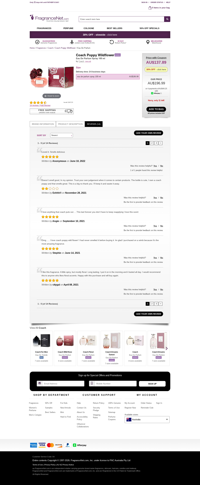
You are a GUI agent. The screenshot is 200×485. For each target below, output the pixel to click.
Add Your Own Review (148, 133)
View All (38, 328)
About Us (81, 412)
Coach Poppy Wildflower (65, 48)
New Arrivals (65, 408)
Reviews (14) (94, 124)
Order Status (157, 2)
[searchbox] (121, 19)
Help (168, 2)
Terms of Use (114, 408)
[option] (108, 76)
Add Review (45, 105)
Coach (51, 48)
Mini (62, 412)
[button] (52, 111)
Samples (49, 408)
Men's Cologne (35, 415)
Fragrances (41, 48)
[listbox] (108, 74)
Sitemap (111, 412)
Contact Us (81, 408)
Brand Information (43, 124)
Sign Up (152, 384)
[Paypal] (67, 445)
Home (32, 48)
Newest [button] (54, 135)
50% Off (48, 403)
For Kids (63, 403)
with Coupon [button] (156, 58)
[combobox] (124, 19)
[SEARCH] (167, 19)
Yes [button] (155, 166)
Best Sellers (50, 412)
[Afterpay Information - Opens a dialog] (156, 93)
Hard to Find (65, 417)
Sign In (144, 2)
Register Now (130, 408)
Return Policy (98, 403)
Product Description (70, 124)
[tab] (43, 124)
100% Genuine (114, 403)
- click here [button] (100, 34)
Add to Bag (156, 109)
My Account (130, 403)
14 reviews (34, 105)
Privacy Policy (49, 465)
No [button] (161, 166)
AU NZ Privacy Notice (65, 465)
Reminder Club (147, 408)
